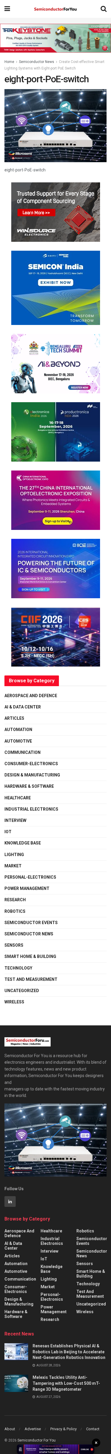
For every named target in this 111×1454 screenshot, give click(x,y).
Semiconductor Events (31, 922)
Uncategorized (21, 990)
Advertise (33, 1429)
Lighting (14, 854)
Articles (14, 718)
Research (15, 899)
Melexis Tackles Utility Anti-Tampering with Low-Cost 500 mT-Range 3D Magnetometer (66, 1383)
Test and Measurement (30, 979)
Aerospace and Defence (30, 695)
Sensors (13, 945)
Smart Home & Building (30, 956)
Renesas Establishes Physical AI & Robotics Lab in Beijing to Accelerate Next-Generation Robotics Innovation (69, 1352)
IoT (8, 831)
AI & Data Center (22, 707)
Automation (18, 729)
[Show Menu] (7, 9)
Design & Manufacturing (32, 775)
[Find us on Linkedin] (10, 1201)
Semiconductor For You (36, 1440)
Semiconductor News (36, 62)
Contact (92, 1429)
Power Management (26, 888)
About (9, 1429)
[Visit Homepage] (55, 9)
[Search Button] (104, 9)
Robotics (14, 911)
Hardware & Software (29, 786)
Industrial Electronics (31, 809)
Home (9, 62)
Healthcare (17, 797)
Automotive (18, 741)
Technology (18, 968)
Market (13, 865)
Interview (15, 820)
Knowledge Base (22, 843)
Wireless (14, 1002)
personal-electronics (30, 877)
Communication (22, 752)
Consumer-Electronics (31, 763)
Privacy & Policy (63, 1429)
